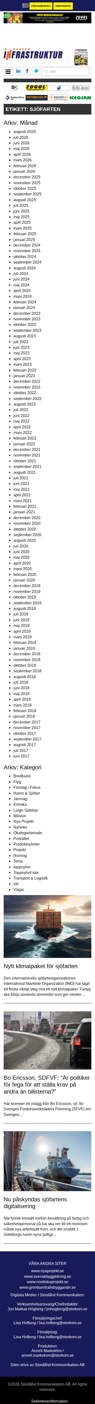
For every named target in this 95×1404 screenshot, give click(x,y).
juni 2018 (21, 688)
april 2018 (22, 699)
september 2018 (27, 671)
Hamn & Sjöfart (26, 793)
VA (16, 884)
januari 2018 (24, 716)
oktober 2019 (24, 597)
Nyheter (20, 827)
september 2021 (27, 467)
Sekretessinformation (49, 1401)
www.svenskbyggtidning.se (47, 1276)
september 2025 (27, 194)
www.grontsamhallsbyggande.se (47, 1287)
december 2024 (26, 245)
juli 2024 (20, 274)
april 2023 (22, 359)
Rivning (20, 856)
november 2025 (26, 183)
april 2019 (22, 631)
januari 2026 (24, 171)
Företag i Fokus (26, 787)
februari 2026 (24, 166)
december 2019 (26, 586)
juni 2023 (21, 347)
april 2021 (22, 495)
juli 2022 (20, 410)
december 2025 (26, 177)
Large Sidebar (25, 810)
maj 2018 (21, 694)
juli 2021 (20, 478)
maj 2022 (21, 421)
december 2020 (26, 518)
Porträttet (21, 839)
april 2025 (22, 222)
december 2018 (26, 654)
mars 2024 (22, 296)
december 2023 (26, 313)
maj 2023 (21, 353)
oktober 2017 (24, 733)
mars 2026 (22, 160)
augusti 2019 (24, 608)
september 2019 (27, 603)
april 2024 (22, 291)
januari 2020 (24, 580)
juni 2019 (21, 620)
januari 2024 (24, 308)
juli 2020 (20, 546)
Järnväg (20, 799)
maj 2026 (21, 149)
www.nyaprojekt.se (47, 1271)
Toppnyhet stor (26, 873)
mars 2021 (22, 501)
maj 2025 (21, 217)
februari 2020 (24, 575)
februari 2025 (24, 234)
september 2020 (27, 535)
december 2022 (26, 381)
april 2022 (22, 427)
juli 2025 (20, 205)
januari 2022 (24, 444)
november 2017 (26, 728)
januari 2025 (24, 240)
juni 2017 (21, 756)
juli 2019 (20, 614)
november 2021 (26, 455)
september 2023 (27, 330)
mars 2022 (22, 433)
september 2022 (27, 399)
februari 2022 (24, 438)
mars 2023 (22, 364)
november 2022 (26, 387)
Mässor (19, 816)
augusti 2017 (24, 745)
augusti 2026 (24, 132)
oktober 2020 (24, 529)
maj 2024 (21, 285)
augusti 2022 (24, 404)
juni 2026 (21, 143)
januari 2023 (24, 376)
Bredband (21, 776)
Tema (18, 861)
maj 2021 (21, 489)
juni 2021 (21, 484)
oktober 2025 (24, 188)
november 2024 (26, 251)
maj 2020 (21, 557)
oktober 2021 (24, 461)
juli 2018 (20, 682)
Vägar (18, 890)
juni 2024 (21, 279)
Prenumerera (40, 6)
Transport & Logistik (30, 878)
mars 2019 (22, 637)
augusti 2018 (24, 677)
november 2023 (26, 319)
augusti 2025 (24, 200)
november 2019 (26, 592)
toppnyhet (21, 867)
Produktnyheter (26, 844)
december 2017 (26, 722)
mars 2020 (22, 569)
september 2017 (27, 739)
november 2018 (26, 660)
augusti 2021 (24, 472)
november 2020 (26, 523)
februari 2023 (24, 370)
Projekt (19, 850)
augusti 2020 (24, 540)
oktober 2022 (24, 393)
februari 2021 (24, 506)
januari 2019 (24, 648)
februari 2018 (24, 711)
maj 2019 (21, 625)
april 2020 (22, 563)
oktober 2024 (24, 257)
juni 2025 (21, 211)
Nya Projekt (23, 821)
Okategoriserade (27, 833)
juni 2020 (21, 552)
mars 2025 (22, 228)
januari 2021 (24, 512)
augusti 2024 (24, 268)
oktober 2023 (24, 325)
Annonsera (63, 6)
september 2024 (27, 262)
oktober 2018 (24, 665)
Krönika (20, 804)
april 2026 (22, 154)
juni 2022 (21, 416)
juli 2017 (20, 750)
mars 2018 (22, 705)
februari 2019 (24, 642)
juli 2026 (20, 137)
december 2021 (26, 450)
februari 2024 (24, 302)
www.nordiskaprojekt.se (47, 1282)
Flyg (17, 782)
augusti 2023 (24, 336)
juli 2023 (20, 342)
